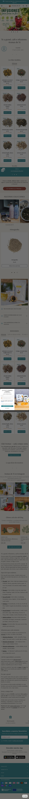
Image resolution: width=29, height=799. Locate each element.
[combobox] (2, 398)
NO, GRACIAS (7, 408)
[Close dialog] (28, 389)
